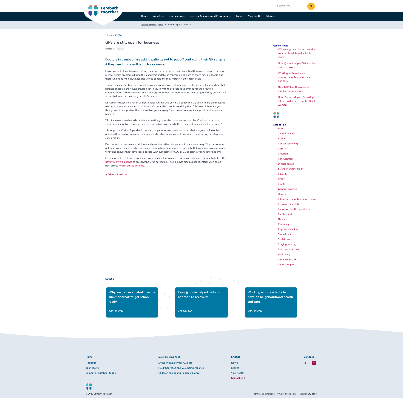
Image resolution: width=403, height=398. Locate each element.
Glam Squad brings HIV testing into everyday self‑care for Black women (296, 101)
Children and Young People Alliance (179, 373)
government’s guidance (118, 162)
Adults (282, 128)
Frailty (281, 184)
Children (283, 153)
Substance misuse (288, 249)
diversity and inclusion (290, 169)
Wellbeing (284, 254)
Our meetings (176, 16)
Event (281, 179)
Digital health (286, 164)
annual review (286, 133)
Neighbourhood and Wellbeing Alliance (181, 368)
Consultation (285, 158)
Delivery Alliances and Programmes (210, 16)
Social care (284, 239)
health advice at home (131, 165)
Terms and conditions (264, 393)
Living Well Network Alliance (175, 363)
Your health (254, 16)
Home (144, 16)
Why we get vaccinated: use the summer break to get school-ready (296, 53)
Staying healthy (287, 244)
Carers (282, 148)
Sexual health (286, 234)
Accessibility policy (308, 393)
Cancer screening (288, 143)
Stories (270, 16)
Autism (282, 138)
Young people (286, 264)
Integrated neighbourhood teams (297, 199)
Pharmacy (283, 224)
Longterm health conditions (294, 209)
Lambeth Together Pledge (101, 373)
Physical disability (288, 229)
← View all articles (116, 174)
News (239, 16)
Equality (282, 174)
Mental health (286, 214)
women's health (287, 259)
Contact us (237, 378)
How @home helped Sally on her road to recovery (199, 294)
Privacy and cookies (286, 393)
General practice (287, 189)
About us (158, 16)
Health (282, 194)
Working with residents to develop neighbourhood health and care (295, 77)
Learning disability (288, 204)
